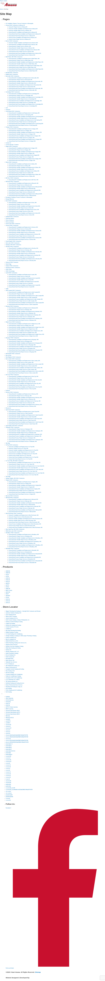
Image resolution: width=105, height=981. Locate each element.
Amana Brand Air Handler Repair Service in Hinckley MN (22, 253)
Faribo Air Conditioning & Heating (13, 676)
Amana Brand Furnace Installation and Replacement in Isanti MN (24, 281)
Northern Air (8, 649)
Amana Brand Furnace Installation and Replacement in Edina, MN (24, 171)
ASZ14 (7, 574)
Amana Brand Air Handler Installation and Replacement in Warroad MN (25, 502)
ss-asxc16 (8, 765)
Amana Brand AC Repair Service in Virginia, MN (20, 483)
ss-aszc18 (8, 773)
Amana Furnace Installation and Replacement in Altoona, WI (22, 37)
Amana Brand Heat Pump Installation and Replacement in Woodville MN (25, 560)
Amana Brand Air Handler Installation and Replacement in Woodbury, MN (25, 538)
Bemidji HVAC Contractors (12, 72)
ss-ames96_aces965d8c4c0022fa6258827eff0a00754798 (19, 789)
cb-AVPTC (8, 721)
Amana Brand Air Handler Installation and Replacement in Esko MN (24, 206)
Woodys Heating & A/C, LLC (12, 651)
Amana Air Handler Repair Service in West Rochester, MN (22, 520)
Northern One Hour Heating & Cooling (14, 646)
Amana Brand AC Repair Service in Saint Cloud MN (21, 413)
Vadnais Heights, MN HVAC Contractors (15, 478)
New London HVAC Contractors (13, 358)
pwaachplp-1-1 (9, 744)
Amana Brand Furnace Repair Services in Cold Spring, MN (22, 121)
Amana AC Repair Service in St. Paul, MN (18, 448)
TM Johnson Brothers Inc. (12, 681)
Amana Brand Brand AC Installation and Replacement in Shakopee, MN (25, 434)
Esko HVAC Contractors (11, 200)
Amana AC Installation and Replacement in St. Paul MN (21, 446)
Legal (7, 288)
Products (8, 390)
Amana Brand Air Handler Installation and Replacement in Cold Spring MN (26, 116)
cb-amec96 (8, 724)
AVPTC (7, 585)
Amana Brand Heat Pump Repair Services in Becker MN (22, 55)
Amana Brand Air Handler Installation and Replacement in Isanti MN (24, 278)
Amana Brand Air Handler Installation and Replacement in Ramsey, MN (25, 397)
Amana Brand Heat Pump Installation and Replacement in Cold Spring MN (26, 123)
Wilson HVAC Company (11, 616)
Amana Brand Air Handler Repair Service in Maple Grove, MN (23, 329)
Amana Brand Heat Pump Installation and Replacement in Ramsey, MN (25, 404)
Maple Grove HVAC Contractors (13, 322)
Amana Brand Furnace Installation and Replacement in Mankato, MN (25, 315)
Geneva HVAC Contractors (12, 225)
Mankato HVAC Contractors (12, 306)
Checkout (8, 109)
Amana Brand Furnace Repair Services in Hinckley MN (21, 257)
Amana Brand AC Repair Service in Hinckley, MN (20, 250)
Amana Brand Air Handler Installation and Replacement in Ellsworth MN (25, 186)
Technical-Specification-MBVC (13, 714)
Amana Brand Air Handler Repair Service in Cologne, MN (22, 134)
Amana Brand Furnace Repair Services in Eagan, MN (21, 157)
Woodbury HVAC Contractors (13, 532)
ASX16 (7, 597)
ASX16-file (8, 701)
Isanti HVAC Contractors (11, 272)
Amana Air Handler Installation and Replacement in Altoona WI (23, 28)
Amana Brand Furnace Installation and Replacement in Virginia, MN (24, 488)
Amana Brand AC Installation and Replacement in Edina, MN (23, 164)
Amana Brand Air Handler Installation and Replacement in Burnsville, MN (25, 81)
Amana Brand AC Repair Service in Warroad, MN (20, 501)
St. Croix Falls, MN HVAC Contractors (15, 460)
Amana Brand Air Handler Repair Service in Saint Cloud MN (22, 416)
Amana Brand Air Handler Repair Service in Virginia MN (21, 487)
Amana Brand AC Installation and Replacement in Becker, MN (23, 44)
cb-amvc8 (8, 726)
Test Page (8, 476)
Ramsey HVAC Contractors (12, 392)
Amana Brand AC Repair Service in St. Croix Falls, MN (21, 464)
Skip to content (3, 0)
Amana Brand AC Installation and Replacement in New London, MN (24, 360)
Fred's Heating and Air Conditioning (14, 690)
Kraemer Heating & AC (11, 637)
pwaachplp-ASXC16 (10, 751)
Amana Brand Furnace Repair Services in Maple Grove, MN (23, 332)
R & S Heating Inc (10, 663)
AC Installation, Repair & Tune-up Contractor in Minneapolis (19, 23)
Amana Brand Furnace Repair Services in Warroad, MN (21, 508)
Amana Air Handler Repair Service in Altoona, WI (20, 30)
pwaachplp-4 (9, 749)
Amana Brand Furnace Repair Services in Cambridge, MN (22, 102)
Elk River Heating (10, 672)
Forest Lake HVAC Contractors (13, 223)
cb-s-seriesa (9, 793)
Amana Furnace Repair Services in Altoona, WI (19, 39)
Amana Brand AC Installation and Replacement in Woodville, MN (24, 550)
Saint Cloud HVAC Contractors (13, 409)
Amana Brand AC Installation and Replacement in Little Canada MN (24, 292)
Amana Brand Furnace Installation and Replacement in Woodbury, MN (25, 541)
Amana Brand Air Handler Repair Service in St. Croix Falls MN (23, 467)
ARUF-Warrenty (9, 698)
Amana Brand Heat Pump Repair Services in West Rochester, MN (24, 522)
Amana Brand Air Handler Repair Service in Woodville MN (22, 555)
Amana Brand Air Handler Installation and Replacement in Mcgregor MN (25, 343)
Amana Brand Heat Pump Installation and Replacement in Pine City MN (25, 387)
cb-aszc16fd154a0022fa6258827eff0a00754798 (17, 735)
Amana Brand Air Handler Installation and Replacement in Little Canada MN (26, 295)
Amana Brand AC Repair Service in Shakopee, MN (20, 429)
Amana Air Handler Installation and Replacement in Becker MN (23, 42)
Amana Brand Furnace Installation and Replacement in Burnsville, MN (25, 84)
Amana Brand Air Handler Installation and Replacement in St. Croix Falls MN (26, 466)
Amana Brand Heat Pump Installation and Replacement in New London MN (26, 371)
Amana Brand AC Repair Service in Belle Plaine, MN (21, 60)
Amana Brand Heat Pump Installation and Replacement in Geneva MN (25, 237)
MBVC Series (9, 590)
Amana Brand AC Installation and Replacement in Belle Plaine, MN (24, 58)
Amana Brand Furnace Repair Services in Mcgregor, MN (22, 348)
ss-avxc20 (8, 775)
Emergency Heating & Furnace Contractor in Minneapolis (19, 197)
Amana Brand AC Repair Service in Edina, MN (19, 165)
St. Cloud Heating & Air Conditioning (14, 634)
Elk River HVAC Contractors (12, 178)
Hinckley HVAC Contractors (12, 246)
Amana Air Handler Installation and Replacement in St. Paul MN (23, 450)
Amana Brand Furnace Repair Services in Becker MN (21, 51)
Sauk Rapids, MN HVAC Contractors (14, 425)
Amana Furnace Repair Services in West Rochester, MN (22, 525)
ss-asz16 (8, 770)
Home (1, 9)
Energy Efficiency (10, 199)
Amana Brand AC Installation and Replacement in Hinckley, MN (23, 248)
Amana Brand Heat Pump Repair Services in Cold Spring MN (23, 125)
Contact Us (8, 142)
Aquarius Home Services (11, 644)
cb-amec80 (8, 780)
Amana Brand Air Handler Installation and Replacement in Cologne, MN (25, 132)
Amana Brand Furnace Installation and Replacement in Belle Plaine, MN (25, 65)
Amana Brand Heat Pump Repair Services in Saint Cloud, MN (23, 423)
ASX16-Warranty (10, 700)
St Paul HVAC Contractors (12, 445)
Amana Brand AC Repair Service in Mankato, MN (20, 309)
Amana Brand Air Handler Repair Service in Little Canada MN (23, 297)
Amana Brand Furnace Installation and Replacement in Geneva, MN (24, 234)
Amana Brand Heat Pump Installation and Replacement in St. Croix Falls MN (26, 473)
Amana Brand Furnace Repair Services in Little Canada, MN (23, 300)
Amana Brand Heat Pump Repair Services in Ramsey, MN (22, 406)
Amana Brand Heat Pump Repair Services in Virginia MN (22, 494)
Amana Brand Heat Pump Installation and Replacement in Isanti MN (24, 285)
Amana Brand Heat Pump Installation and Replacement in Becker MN (25, 53)
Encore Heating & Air (10, 655)
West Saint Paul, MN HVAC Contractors (15, 529)
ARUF (7, 593)
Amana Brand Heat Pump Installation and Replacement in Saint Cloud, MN (26, 422)
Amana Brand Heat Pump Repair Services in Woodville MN (22, 562)
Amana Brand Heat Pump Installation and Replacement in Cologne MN (25, 139)
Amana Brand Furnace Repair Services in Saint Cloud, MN (22, 420)
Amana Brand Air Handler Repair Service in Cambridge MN (22, 99)
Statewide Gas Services (11, 662)
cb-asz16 (8, 733)
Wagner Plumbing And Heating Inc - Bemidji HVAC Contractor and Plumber (23, 611)
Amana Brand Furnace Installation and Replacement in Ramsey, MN (24, 401)
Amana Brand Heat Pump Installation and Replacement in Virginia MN (25, 492)
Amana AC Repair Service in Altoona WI (18, 27)
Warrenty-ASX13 (10, 717)
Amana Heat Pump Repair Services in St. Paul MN (20, 459)
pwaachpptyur (9, 754)
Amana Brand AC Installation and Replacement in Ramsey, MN (23, 394)
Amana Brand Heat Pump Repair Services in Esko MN (21, 214)
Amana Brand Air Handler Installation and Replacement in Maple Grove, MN (26, 327)
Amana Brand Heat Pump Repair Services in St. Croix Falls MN (23, 474)
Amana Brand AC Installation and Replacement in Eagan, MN (23, 148)
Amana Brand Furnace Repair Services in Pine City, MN (22, 385)
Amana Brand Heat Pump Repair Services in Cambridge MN (23, 106)
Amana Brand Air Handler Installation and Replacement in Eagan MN (24, 151)
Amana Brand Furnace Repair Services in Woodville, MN (22, 559)
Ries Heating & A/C (10, 670)
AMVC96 (8, 592)
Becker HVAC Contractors (12, 41)
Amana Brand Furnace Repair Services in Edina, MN (21, 172)
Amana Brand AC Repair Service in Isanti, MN (19, 276)
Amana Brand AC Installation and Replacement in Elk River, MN (23, 179)
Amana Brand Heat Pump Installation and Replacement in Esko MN (24, 213)
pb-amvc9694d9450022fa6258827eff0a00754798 (17, 742)
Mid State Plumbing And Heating (13, 630)
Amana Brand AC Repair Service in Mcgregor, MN (20, 341)
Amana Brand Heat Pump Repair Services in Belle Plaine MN (23, 70)
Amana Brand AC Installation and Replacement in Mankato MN (23, 308)
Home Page (8, 264)
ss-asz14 (8, 768)
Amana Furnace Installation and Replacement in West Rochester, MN (25, 524)
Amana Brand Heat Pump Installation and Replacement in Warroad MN (25, 510)
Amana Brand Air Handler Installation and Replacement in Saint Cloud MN (26, 415)
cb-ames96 (8, 782)
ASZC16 (8, 578)
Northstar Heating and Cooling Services (15, 683)
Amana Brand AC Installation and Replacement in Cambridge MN (24, 93)
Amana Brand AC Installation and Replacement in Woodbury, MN (24, 534)
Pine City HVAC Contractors (12, 374)
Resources (8, 408)
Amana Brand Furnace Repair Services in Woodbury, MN (22, 543)
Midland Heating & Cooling (12, 632)
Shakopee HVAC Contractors (12, 427)
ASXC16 (8, 599)
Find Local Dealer (10, 222)
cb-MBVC (8, 722)
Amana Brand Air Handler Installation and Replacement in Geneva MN (25, 230)
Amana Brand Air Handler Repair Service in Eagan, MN (21, 153)
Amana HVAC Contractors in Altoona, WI (15, 25)
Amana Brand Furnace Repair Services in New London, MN (22, 369)
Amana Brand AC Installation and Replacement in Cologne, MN (23, 128)
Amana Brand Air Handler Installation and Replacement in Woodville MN (25, 553)
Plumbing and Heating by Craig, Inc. (14, 686)
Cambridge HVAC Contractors (13, 92)
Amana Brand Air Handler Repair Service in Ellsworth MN (22, 188)
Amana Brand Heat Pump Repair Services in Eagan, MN (22, 160)
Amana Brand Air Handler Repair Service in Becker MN (21, 48)
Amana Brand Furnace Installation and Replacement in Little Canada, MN (26, 299)
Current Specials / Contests (12, 144)
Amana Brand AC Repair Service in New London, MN (21, 362)
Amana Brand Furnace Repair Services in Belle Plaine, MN (22, 67)
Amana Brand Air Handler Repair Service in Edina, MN (21, 169)
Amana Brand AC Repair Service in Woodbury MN (20, 536)
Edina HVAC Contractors (11, 162)
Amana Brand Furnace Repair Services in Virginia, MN (21, 490)
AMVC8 (7, 583)
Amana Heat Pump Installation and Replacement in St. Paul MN (23, 457)
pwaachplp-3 (9, 747)
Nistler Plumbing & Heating (12, 653)
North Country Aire (10, 656)
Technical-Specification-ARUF (13, 710)
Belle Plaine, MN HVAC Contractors (14, 56)
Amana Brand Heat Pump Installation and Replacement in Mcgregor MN (25, 350)
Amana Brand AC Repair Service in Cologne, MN (20, 130)
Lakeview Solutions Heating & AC (13, 612)
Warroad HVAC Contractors (12, 497)
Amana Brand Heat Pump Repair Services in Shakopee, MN (23, 441)
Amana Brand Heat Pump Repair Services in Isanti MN (21, 286)
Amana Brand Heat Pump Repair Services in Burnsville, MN (23, 90)
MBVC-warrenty (9, 708)
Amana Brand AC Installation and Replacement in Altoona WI (23, 32)
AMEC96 (8, 588)
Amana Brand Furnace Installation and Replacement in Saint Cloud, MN (25, 418)
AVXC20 (8, 602)
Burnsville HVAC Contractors (12, 76)
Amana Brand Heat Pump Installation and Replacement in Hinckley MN (25, 258)
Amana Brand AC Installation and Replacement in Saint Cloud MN (24, 411)
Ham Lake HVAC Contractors (13, 243)
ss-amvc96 (8, 759)
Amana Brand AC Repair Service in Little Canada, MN (21, 293)
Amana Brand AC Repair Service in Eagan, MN (20, 149)
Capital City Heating (10, 623)
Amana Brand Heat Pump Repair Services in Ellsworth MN (22, 195)
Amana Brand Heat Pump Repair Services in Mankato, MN (22, 320)
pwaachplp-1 (9, 745)
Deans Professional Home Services (14, 684)
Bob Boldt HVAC (9, 658)
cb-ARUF (8, 719)
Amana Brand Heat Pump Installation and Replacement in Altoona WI (25, 34)
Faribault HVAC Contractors (12, 216)
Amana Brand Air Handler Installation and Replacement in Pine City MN (25, 380)
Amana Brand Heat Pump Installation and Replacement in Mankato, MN (25, 318)
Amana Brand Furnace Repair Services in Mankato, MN (22, 316)
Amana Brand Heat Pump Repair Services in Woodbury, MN (23, 546)
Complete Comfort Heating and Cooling (15, 669)
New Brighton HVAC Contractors (13, 357)
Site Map (8, 443)
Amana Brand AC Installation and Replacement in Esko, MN (22, 202)
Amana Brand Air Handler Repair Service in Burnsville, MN (22, 83)
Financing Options (10, 218)
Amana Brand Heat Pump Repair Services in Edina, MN (22, 176)
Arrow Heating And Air (11, 614)
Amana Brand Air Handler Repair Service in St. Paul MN (22, 452)
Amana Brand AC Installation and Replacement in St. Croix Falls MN (24, 462)
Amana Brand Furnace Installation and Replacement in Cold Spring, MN (25, 120)
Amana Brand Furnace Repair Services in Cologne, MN (21, 137)
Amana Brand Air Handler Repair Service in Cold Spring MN (22, 118)
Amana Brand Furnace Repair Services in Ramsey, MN (21, 402)
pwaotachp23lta (9, 796)
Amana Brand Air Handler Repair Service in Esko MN (21, 207)
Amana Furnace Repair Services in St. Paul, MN (20, 455)
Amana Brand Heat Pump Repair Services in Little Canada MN (23, 304)
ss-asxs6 (8, 798)
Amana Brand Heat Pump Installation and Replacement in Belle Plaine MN (26, 69)
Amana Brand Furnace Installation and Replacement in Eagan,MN (24, 155)
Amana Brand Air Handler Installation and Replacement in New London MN (26, 364)
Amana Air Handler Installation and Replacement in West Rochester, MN (25, 518)
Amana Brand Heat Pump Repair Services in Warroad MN (22, 511)
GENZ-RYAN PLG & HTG (12, 641)
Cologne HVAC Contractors (12, 127)
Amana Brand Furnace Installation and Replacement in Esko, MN (24, 209)
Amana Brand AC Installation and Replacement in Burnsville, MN (24, 77)
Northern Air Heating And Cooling (13, 625)
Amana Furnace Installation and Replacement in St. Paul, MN (23, 453)
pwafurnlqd (8, 784)
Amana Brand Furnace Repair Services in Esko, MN (21, 211)
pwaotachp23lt (9, 794)
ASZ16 (7, 576)
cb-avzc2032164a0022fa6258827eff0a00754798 (17, 740)
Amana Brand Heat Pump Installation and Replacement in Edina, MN (25, 174)
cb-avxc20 (8, 738)
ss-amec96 (8, 756)
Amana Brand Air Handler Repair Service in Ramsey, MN (22, 399)
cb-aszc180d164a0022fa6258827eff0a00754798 (17, 736)
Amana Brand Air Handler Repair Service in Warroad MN (22, 504)
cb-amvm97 (8, 728)
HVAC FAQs (9, 269)
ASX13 (7, 586)
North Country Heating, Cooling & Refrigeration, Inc (17, 619)
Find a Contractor (10, 220)
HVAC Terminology (10, 271)
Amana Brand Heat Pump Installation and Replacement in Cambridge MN (26, 104)
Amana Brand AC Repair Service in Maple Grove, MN (21, 325)
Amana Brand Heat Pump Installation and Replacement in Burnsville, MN (25, 88)
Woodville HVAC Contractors (12, 548)
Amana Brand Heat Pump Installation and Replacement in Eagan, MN (25, 158)
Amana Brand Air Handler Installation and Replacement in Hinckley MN (25, 251)
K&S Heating (9, 688)
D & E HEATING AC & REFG (13, 679)
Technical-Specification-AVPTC (13, 712)
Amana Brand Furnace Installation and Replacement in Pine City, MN (25, 383)
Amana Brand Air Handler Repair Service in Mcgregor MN (22, 344)
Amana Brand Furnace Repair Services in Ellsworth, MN (22, 192)
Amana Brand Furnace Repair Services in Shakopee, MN (22, 437)
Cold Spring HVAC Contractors (13, 111)
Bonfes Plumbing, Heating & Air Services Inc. (16, 642)
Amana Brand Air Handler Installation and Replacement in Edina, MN (24, 167)
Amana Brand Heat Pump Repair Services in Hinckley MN (22, 260)
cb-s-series (8, 791)
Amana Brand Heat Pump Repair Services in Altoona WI (22, 35)
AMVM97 (8, 595)
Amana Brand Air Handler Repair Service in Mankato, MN (22, 313)
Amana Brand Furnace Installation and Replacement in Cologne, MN (24, 135)
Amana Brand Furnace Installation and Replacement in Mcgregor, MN (25, 346)
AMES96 (8, 571)
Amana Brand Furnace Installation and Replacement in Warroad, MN (24, 506)
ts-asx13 (8, 779)
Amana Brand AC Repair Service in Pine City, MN (20, 378)
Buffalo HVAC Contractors (12, 74)
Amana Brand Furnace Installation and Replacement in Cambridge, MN (25, 100)
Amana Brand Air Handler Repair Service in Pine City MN (22, 381)
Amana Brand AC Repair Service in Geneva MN (20, 229)
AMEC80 (8, 572)
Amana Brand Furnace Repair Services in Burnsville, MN (22, 86)
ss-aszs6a (8, 800)
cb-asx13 (8, 729)
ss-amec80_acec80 (10, 787)
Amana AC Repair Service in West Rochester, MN (20, 517)
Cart (7, 107)
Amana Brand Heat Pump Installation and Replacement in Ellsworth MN (25, 193)
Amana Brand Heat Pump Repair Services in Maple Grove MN (23, 336)
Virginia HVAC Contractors (12, 480)
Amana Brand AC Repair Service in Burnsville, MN (20, 79)
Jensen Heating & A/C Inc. (12, 618)
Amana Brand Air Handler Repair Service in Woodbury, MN (22, 539)
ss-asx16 (8, 763)
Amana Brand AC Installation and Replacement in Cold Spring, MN (24, 113)
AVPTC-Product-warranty (12, 707)
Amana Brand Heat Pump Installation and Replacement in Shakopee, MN (26, 439)
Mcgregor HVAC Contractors (12, 337)
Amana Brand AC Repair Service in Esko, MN (19, 204)
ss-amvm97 (8, 761)
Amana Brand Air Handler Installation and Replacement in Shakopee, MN (25, 430)
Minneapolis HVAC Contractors (13, 353)
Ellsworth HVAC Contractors (12, 181)
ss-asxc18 (8, 766)
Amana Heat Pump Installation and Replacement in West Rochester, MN (25, 527)
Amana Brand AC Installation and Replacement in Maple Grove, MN (24, 323)
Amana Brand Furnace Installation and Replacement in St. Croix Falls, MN (26, 469)
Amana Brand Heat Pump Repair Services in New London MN (23, 372)
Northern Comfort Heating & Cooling (14, 621)
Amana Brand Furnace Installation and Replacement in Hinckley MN (24, 255)
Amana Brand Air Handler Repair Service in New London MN (23, 365)
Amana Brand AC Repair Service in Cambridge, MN (21, 95)
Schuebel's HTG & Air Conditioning (14, 677)
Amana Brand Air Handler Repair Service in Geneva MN (22, 232)
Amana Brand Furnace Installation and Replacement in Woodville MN (25, 557)
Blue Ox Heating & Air (11, 639)
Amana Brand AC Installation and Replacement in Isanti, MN (23, 274)
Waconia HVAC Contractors (12, 495)
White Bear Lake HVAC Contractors (14, 531)
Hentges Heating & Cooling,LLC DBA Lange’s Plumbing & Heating (21, 635)
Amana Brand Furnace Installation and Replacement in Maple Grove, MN (26, 330)
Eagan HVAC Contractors (12, 146)
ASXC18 (8, 600)
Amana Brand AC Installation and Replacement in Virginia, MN (23, 481)
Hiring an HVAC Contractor (12, 262)
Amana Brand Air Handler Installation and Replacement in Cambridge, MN (26, 97)
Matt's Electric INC (10, 660)
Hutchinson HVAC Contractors (13, 267)
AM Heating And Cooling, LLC (13, 665)
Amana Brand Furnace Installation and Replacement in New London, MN (25, 367)
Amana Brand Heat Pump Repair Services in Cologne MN (22, 141)
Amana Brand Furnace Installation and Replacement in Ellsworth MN (24, 190)
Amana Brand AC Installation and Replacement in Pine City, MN (23, 376)
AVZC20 (8, 581)
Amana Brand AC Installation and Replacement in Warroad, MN (23, 499)
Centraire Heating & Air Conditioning (14, 674)
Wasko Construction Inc (11, 667)
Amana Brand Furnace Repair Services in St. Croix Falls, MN (23, 471)
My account (8, 355)
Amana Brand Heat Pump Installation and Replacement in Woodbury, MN (26, 545)
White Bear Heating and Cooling (13, 648)
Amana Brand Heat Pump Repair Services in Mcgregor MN (22, 351)
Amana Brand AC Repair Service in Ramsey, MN (20, 395)
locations (8, 696)
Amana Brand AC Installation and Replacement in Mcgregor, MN (23, 339)
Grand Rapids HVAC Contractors (13, 241)
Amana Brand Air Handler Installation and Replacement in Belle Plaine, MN (26, 62)
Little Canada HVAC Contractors (13, 290)
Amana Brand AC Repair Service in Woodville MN (20, 552)
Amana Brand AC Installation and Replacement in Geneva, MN (23, 227)
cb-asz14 (8, 731)
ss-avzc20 (8, 777)
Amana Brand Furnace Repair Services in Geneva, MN (21, 236)
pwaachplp (8, 752)
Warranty (8, 715)
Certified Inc (8, 628)
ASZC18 (8, 579)
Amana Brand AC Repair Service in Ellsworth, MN (20, 185)
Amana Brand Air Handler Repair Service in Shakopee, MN (22, 432)
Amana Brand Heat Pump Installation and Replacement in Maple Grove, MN (26, 334)
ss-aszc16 (8, 772)
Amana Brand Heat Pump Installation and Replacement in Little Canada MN (26, 302)
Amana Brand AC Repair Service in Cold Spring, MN (21, 114)
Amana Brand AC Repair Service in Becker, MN (20, 46)
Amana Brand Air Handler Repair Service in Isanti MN (21, 279)
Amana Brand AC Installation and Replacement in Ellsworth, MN (23, 183)
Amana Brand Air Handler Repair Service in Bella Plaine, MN (23, 63)
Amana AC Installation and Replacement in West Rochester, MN (23, 515)
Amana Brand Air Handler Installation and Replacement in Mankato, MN (25, 311)
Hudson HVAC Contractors (12, 265)
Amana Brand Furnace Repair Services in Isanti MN (21, 283)
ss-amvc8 (8, 758)
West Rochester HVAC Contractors (14, 513)
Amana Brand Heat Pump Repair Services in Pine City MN (22, 388)
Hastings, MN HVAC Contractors (13, 244)
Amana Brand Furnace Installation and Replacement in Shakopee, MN (25, 436)
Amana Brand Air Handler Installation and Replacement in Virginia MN (25, 485)
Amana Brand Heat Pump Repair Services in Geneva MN (22, 239)
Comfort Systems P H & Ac (12, 627)
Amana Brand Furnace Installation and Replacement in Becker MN (24, 49)
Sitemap (38, 972)
